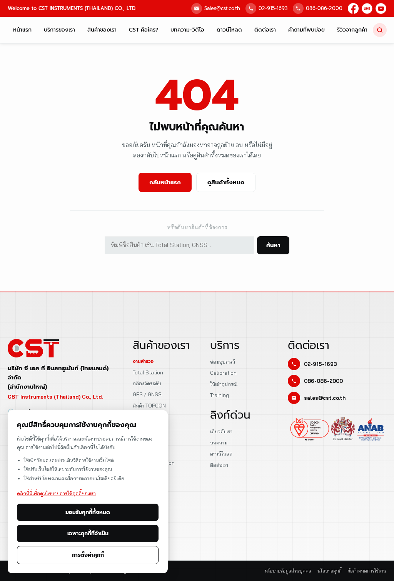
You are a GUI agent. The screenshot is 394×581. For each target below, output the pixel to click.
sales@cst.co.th (325, 398)
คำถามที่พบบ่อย (306, 30)
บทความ (218, 442)
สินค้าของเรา (102, 30)
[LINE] (367, 8)
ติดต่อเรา (265, 30)
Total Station (148, 372)
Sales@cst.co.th (222, 8)
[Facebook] (353, 8)
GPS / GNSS (147, 394)
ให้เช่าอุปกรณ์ (223, 384)
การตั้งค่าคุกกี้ (88, 555)
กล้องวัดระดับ (147, 383)
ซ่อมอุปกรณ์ (222, 362)
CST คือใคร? (143, 30)
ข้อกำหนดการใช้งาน (367, 571)
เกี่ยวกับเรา (221, 431)
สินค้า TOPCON (149, 405)
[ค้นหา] (380, 30)
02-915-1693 (273, 8)
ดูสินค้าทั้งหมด (225, 182)
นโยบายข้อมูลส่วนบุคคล (288, 571)
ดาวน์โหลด (229, 30)
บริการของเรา (59, 30)
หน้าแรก (22, 30)
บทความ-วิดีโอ (187, 30)
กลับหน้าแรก (165, 182)
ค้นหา (273, 245)
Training (219, 395)
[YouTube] (381, 8)
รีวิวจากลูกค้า (352, 30)
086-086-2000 (324, 8)
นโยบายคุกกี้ (329, 571)
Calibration (223, 373)
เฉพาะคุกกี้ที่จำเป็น (88, 533)
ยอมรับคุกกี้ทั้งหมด (87, 512)
